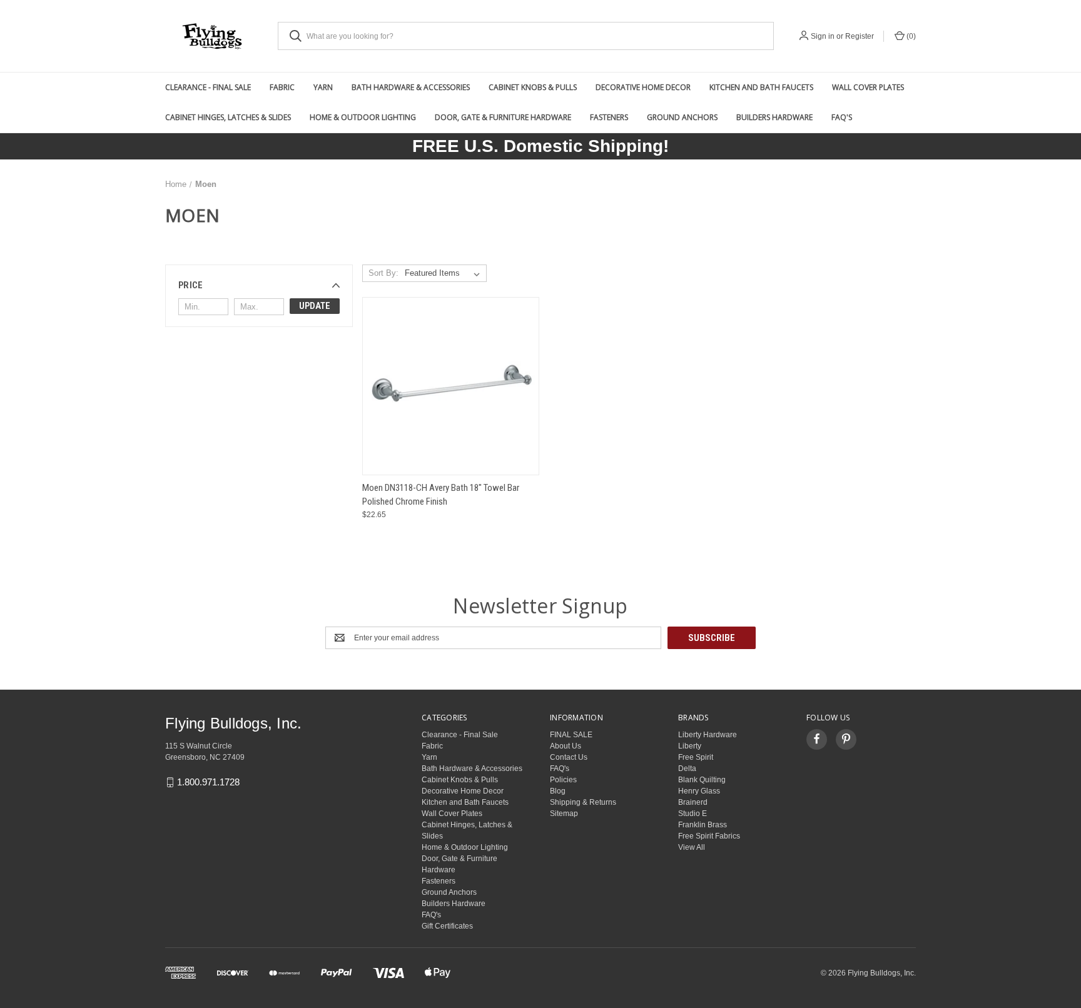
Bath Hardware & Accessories (411, 87)
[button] (259, 285)
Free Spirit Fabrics (709, 836)
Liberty (689, 746)
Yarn (323, 87)
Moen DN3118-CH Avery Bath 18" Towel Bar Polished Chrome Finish (440, 495)
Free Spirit (695, 757)
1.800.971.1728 (208, 782)
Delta (687, 768)
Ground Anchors (682, 117)
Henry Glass (699, 791)
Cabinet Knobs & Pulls (533, 87)
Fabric (282, 87)
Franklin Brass (702, 824)
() (910, 36)
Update (314, 305)
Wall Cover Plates (868, 87)
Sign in (823, 36)
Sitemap (564, 813)
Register (859, 36)
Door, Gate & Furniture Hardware (503, 117)
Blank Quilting (702, 779)
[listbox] (444, 273)
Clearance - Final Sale (208, 87)
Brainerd (693, 802)
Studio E (692, 813)
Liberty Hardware (707, 734)
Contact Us (568, 757)
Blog (558, 791)
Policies (563, 779)
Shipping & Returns (583, 802)
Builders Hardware (774, 117)
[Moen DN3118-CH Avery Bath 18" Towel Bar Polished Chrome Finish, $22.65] (451, 386)
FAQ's (841, 117)
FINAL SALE (571, 734)
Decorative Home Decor (643, 87)
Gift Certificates (447, 926)
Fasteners (609, 117)
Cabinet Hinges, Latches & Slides (228, 117)
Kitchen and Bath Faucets (761, 87)
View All (691, 847)
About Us (565, 746)
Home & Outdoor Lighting (363, 117)
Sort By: (383, 273)
